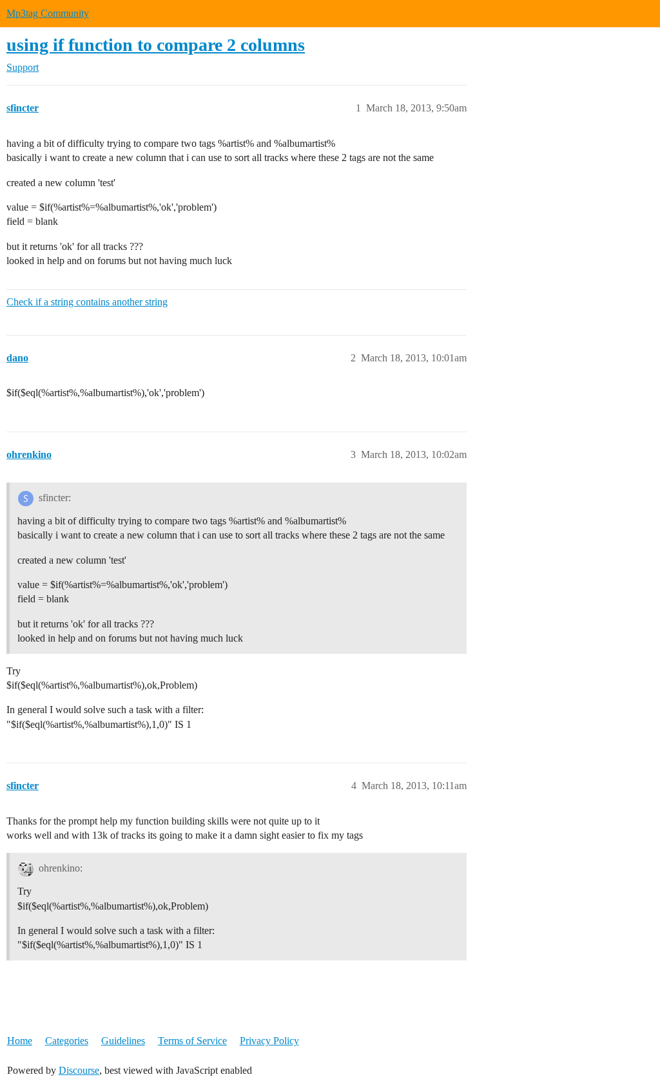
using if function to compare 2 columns (155, 45)
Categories (66, 1040)
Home (19, 1040)
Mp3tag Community (47, 13)
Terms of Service (192, 1040)
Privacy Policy (269, 1040)
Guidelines (123, 1040)
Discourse (79, 1070)
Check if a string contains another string (87, 301)
